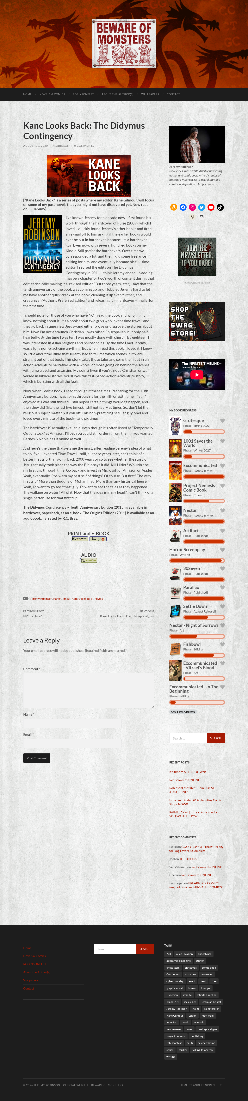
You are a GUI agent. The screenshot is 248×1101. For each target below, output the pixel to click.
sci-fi (190, 1042)
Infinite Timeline (206, 994)
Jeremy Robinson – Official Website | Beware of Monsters (78, 1085)
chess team (173, 967)
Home (27, 94)
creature (190, 974)
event (192, 981)
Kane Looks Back (82, 598)
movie (185, 1022)
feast (203, 981)
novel (189, 1029)
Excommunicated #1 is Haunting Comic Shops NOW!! (195, 802)
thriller (183, 1049)
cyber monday (174, 981)
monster (171, 1022)
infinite (187, 994)
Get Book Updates (183, 711)
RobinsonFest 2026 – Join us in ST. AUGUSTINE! (192, 790)
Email (28, 734)
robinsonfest (174, 1042)
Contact (173, 94)
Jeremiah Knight (211, 1001)
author (200, 960)
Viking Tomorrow (202, 1049)
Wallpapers (150, 94)
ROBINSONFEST (83, 94)
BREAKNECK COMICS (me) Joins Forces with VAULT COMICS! (196, 885)
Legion (192, 1015)
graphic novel (174, 988)
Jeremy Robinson (41, 598)
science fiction (206, 1042)
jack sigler (190, 1001)
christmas (191, 967)
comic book (209, 967)
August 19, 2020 (35, 145)
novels (99, 598)
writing (170, 1056)
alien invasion (184, 953)
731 (168, 953)
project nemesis (175, 1036)
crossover (207, 974)
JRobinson (61, 145)
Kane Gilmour (62, 598)
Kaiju (195, 1008)
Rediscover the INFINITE (185, 780)
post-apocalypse (207, 1029)
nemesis (199, 1022)
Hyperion (172, 994)
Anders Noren (204, 1085)
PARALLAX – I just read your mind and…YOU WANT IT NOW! (196, 814)
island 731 (172, 1001)
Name (28, 714)
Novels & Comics (52, 94)
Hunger (205, 988)
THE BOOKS (187, 859)
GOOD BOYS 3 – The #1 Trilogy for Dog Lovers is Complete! (196, 849)
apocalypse (204, 953)
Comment (31, 669)
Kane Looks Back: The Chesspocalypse (127, 614)
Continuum (173, 974)
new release (173, 1029)
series (169, 1049)
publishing (197, 1036)
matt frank (208, 1015)
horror (192, 988)
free (214, 981)
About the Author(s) (117, 94)
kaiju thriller (211, 1008)
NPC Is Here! (33, 614)
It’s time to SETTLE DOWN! (187, 772)
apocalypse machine (178, 960)
